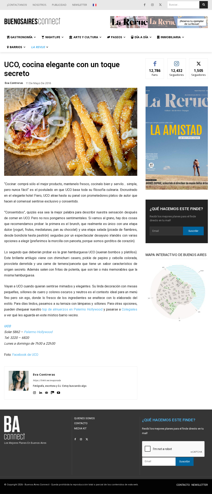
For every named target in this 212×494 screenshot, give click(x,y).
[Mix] (52, 392)
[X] (160, 5)
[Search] (203, 4)
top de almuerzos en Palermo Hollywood (72, 309)
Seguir (176, 61)
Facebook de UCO (25, 355)
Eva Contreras (14, 83)
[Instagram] (152, 5)
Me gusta (155, 61)
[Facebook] (144, 5)
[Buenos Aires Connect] (53, 21)
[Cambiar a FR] (95, 5)
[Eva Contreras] (19, 383)
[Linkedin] (40, 392)
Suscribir (193, 231)
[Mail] (46, 392)
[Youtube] (58, 392)
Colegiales (129, 309)
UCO (7, 326)
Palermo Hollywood (38, 332)
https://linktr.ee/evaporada (47, 380)
